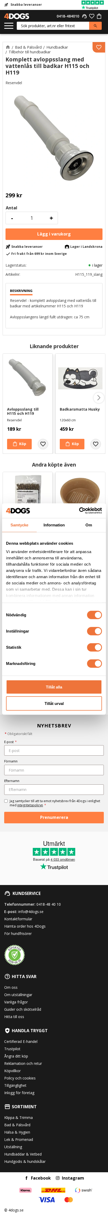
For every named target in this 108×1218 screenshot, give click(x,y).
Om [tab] (88, 524)
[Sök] (95, 26)
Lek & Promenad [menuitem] (18, 1139)
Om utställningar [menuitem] (18, 994)
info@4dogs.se (31, 911)
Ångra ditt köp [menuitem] (16, 1056)
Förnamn (11, 761)
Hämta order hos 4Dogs (25, 926)
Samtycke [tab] (19, 524)
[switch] (94, 631)
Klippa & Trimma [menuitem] (18, 1117)
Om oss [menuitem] (11, 987)
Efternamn (11, 781)
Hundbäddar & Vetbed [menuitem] (23, 1154)
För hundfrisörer (18, 933)
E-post (10, 742)
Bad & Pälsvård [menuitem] (17, 1124)
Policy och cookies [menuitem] (20, 1078)
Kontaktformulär (18, 918)
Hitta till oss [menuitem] (14, 1016)
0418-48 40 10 (48, 904)
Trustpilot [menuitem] (12, 1048)
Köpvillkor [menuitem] (12, 1070)
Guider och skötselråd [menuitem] (22, 1009)
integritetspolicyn (30, 805)
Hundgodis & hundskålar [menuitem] (25, 1161)
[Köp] (54, 234)
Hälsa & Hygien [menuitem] (17, 1132)
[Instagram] (57, 1178)
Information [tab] (54, 524)
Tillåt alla (54, 687)
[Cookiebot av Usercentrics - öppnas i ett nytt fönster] (79, 510)
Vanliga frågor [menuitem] (16, 1001)
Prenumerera (54, 817)
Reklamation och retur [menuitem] (23, 1063)
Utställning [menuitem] (13, 1146)
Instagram (73, 1178)
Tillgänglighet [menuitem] (15, 1085)
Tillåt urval (54, 703)
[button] (8, 26)
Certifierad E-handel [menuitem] (20, 1041)
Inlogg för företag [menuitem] (19, 1092)
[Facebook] (26, 1178)
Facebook (41, 1178)
